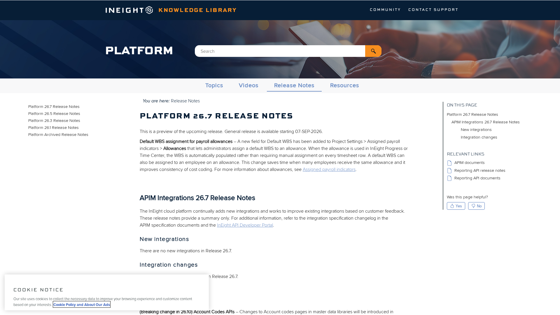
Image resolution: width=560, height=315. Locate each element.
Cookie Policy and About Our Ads (81, 304)
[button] (373, 51)
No (479, 206)
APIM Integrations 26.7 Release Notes (486, 122)
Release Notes (294, 85)
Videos (248, 85)
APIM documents (469, 162)
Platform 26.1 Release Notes (53, 127)
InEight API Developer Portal (245, 225)
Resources (344, 85)
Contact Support (433, 10)
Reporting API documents (477, 178)
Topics (214, 85)
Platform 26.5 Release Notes (54, 113)
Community (385, 10)
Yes (459, 206)
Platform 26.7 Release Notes (54, 106)
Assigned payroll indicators (329, 169)
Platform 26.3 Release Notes (54, 120)
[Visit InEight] (129, 12)
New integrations (476, 129)
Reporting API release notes (479, 170)
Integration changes (479, 137)
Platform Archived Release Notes (58, 134)
